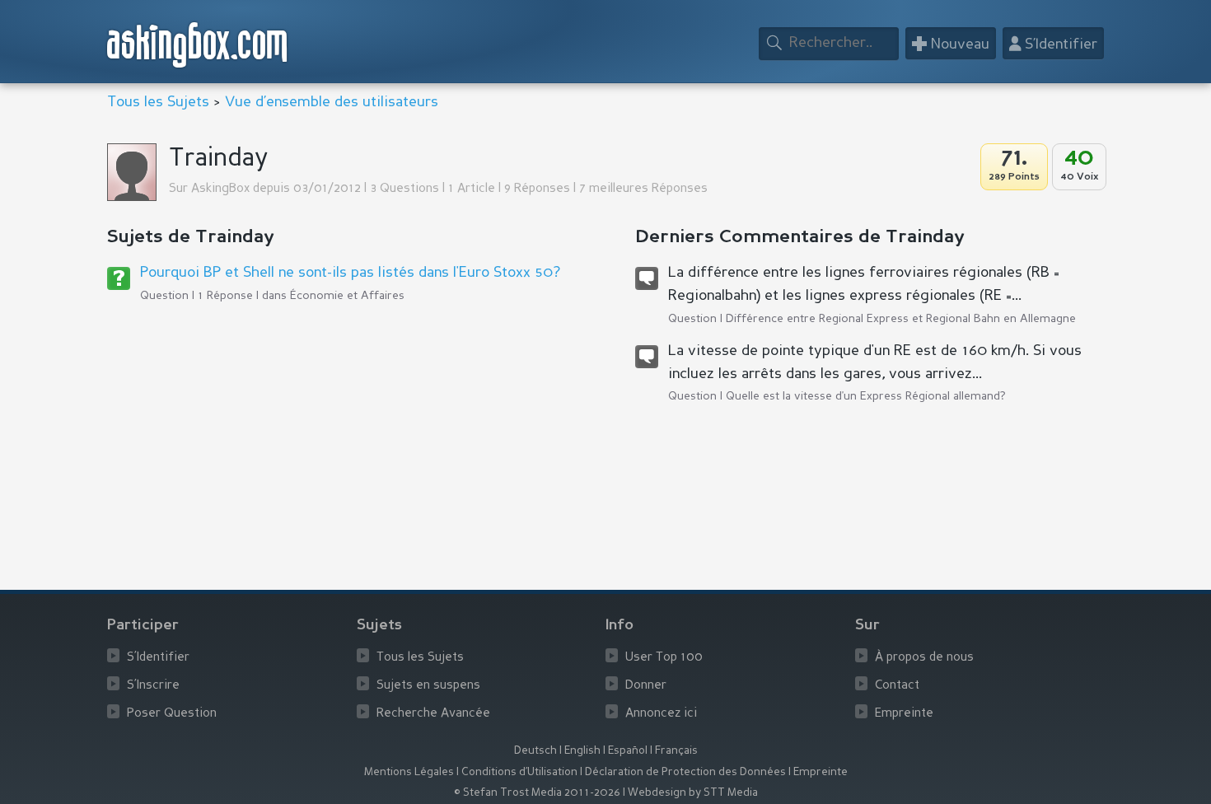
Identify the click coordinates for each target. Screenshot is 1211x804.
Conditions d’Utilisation (519, 772)
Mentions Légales (409, 772)
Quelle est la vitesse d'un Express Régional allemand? (866, 396)
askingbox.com (198, 45)
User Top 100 (664, 658)
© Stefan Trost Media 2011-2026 (537, 793)
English (582, 751)
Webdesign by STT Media (693, 793)
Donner (645, 686)
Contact (897, 686)
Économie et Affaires (347, 296)
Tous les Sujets (158, 102)
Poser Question (172, 714)
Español (628, 751)
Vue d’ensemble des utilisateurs (331, 102)
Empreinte (904, 714)
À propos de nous (924, 658)
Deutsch (535, 751)
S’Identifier (158, 658)
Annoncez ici (661, 714)
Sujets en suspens (428, 686)
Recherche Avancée (433, 714)
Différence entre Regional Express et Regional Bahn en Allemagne (901, 319)
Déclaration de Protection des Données (685, 772)
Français (676, 751)
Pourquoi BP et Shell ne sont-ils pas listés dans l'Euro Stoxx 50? (350, 272)
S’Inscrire (153, 686)
